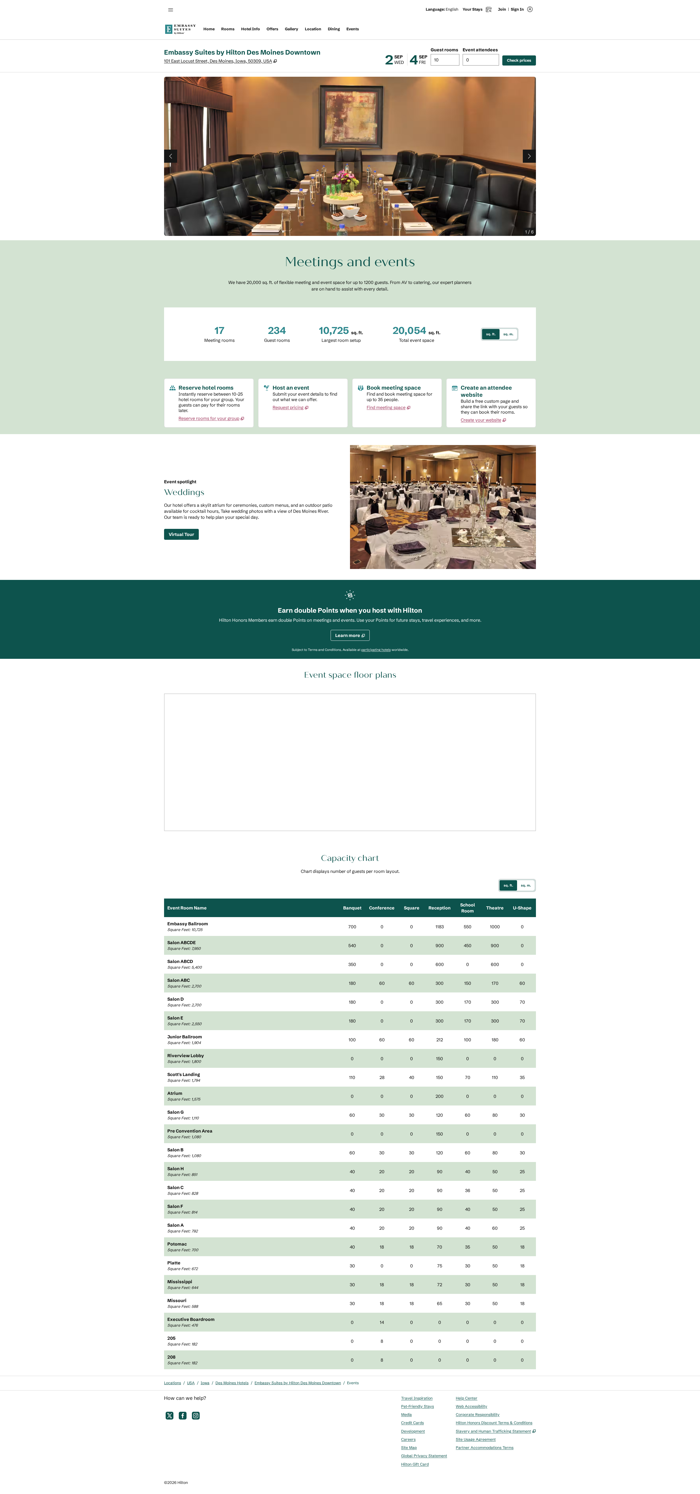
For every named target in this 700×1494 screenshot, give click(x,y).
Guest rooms (444, 49)
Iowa (205, 1382)
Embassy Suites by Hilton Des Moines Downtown (298, 1382)
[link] (211, 418)
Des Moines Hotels (232, 1382)
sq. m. (508, 334)
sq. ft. (491, 334)
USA (191, 1382)
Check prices (521, 60)
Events (353, 1382)
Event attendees (480, 49)
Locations (172, 1382)
